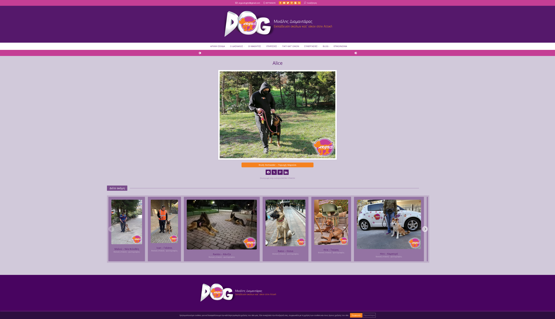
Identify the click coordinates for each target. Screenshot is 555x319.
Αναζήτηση (312, 3)
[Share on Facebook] (268, 172)
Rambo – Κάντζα (222, 254)
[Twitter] (287, 2)
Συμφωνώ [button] (356, 315)
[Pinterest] (291, 2)
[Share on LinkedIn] (286, 172)
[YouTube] (284, 2)
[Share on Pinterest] (280, 172)
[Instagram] (295, 2)
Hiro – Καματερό (389, 253)
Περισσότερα (369, 315)
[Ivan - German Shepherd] (164, 221)
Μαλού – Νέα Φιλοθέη (126, 249)
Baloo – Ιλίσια (285, 251)
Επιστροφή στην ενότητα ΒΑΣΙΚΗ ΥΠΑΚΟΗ (277, 178)
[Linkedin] (299, 2)
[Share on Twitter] (274, 172)
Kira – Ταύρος (331, 249)
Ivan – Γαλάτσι (164, 247)
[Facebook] (280, 2)
